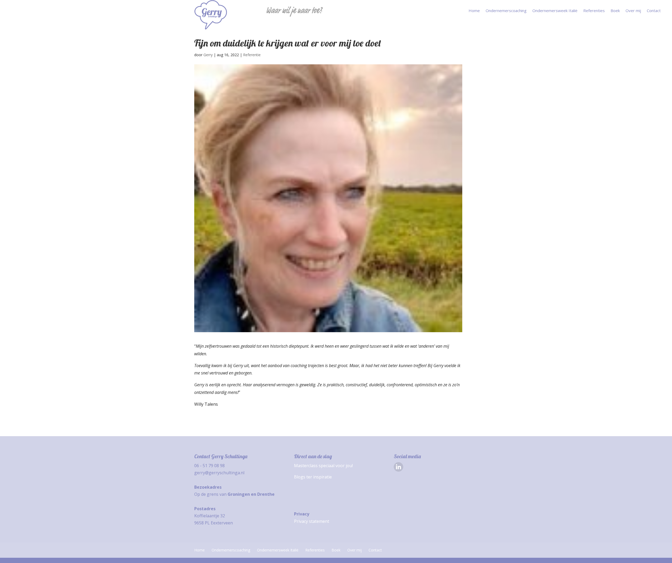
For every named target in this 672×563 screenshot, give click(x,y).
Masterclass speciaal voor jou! (323, 465)
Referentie (252, 54)
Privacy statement (311, 521)
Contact (654, 11)
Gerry (208, 54)
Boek (615, 11)
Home (474, 11)
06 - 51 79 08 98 (209, 465)
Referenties (594, 11)
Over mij (633, 11)
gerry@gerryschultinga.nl (219, 473)
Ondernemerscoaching (506, 11)
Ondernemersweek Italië (555, 11)
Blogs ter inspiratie (313, 477)
